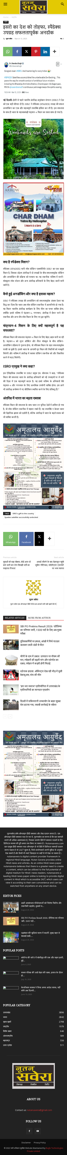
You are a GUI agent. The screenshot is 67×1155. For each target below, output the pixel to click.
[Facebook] (17, 51)
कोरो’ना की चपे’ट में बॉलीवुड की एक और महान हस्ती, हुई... (42, 959)
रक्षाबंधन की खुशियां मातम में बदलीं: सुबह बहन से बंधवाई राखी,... (40, 934)
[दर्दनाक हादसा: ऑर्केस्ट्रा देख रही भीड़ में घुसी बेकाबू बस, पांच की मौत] (11, 675)
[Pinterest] (36, 51)
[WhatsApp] (7, 51)
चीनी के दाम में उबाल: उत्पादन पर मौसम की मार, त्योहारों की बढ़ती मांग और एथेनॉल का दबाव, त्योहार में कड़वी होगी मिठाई (40, 660)
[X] (26, 51)
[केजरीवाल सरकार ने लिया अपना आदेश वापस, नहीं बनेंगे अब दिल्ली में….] (11, 990)
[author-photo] (33, 595)
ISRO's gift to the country (23, 513)
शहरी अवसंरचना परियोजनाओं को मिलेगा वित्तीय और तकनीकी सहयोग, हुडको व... (41, 905)
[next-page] (10, 716)
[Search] (62, 4)
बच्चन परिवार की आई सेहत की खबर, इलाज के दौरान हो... (42, 974)
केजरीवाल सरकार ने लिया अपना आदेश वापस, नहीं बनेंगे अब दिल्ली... (40, 989)
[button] (5, 4)
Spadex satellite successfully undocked (21, 517)
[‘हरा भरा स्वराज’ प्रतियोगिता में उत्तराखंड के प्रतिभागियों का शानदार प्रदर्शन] (11, 689)
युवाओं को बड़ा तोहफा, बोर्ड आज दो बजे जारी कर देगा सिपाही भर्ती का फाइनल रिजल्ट (17, 565)
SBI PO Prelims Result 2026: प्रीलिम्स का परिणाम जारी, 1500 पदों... (42, 919)
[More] (55, 51)
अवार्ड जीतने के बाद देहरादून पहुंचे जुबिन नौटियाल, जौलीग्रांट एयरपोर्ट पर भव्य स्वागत (49, 565)
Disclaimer (26, 1142)
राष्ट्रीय (14, 17)
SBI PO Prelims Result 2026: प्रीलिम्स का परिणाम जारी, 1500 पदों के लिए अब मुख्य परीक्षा (41, 630)
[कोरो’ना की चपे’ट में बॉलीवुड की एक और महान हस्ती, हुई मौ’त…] (11, 960)
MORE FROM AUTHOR (39, 618)
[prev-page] (5, 716)
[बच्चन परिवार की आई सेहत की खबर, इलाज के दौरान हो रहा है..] (11, 975)
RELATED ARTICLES (14, 618)
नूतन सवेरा (9, 38)
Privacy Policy (40, 1142)
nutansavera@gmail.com (39, 1110)
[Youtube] (38, 1131)
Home (6, 17)
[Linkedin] (45, 51)
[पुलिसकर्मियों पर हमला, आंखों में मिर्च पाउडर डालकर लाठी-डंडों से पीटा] (11, 645)
